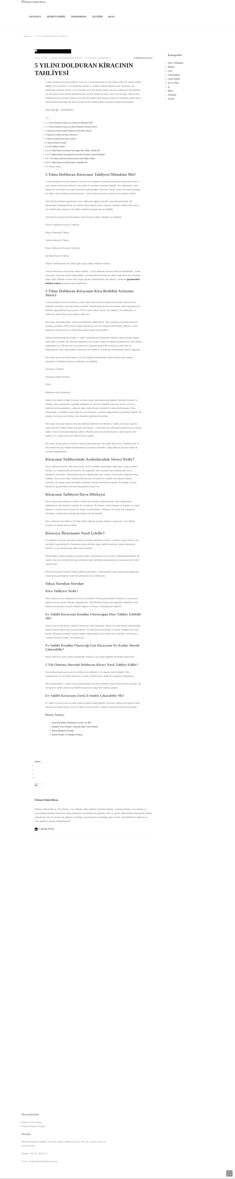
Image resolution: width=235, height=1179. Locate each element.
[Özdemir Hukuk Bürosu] (125, 5)
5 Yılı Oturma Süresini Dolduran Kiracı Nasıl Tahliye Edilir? (72, 158)
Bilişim (171, 67)
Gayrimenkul (104, 58)
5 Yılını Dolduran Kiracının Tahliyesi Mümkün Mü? (70, 123)
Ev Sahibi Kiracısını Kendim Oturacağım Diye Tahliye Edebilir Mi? (74, 150)
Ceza (170, 71)
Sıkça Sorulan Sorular (56, 142)
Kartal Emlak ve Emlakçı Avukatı (67, 734)
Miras (170, 91)
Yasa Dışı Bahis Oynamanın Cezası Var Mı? (71, 722)
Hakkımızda (78, 16)
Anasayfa (35, 16)
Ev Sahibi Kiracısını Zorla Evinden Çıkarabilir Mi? (68, 162)
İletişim (97, 16)
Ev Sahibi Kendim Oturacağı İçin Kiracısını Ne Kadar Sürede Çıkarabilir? (77, 154)
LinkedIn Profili (46, 829)
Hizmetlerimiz (56, 16)
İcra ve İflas (173, 83)
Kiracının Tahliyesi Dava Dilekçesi (62, 134)
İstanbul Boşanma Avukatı (33, 1126)
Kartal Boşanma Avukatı (63, 730)
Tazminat (172, 95)
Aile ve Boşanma (175, 63)
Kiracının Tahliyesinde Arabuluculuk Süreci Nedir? (69, 130)
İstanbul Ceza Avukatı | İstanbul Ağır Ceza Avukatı (75, 726)
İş (168, 87)
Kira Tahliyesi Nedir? (57, 146)
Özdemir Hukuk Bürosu (70, 58)
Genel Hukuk (174, 79)
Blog (111, 16)
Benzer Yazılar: (55, 166)
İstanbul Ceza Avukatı (31, 1122)
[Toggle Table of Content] (47, 119)
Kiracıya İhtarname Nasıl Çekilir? (62, 138)
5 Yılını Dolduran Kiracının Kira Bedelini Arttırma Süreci (72, 127)
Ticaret (171, 99)
